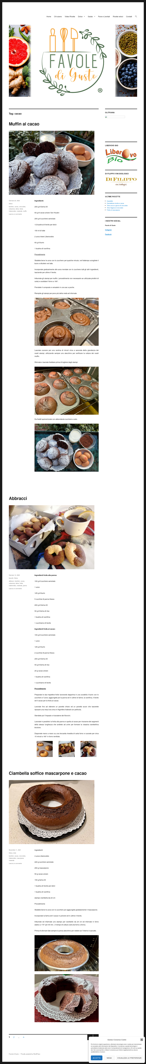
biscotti (11, 578)
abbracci (11, 581)
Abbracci (18, 498)
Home (48, 16)
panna (25, 585)
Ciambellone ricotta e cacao (115, 203)
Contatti (129, 16)
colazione (12, 209)
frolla (21, 583)
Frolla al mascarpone (113, 210)
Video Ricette (70, 16)
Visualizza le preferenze (129, 1058)
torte (14, 853)
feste (21, 209)
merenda (19, 211)
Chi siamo (58, 16)
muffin (25, 211)
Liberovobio (12, 211)
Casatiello (110, 201)
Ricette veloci (118, 16)
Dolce (80, 16)
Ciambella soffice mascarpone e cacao (48, 773)
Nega (109, 1058)
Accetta (97, 1058)
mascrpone (20, 858)
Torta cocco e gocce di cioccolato (117, 205)
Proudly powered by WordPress (30, 1054)
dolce (17, 209)
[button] (142, 1040)
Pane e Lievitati (104, 16)
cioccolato (22, 207)
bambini (11, 207)
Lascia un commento (15, 214)
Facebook (108, 234)
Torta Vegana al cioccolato (115, 208)
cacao (16, 207)
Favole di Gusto (14, 1054)
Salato (90, 16)
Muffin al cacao (24, 124)
